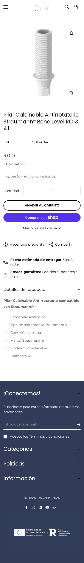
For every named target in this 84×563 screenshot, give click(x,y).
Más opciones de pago (42, 228)
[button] (76, 7)
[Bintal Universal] (42, 7)
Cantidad (11, 191)
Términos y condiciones (49, 436)
